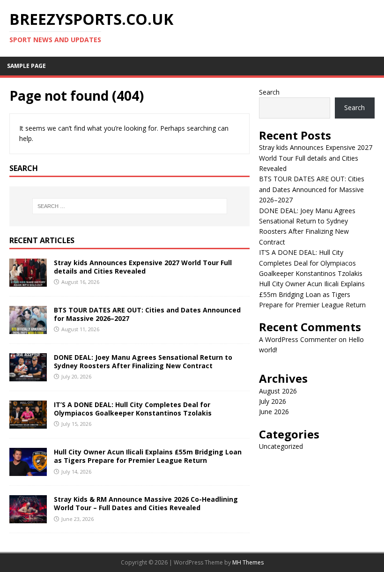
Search (269, 92)
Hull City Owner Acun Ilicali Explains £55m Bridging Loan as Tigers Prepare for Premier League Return (148, 456)
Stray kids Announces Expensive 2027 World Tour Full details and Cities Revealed (143, 266)
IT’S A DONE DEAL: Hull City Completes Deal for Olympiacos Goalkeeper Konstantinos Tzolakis (133, 408)
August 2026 (278, 390)
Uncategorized (281, 446)
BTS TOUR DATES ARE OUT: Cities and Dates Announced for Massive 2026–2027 (147, 314)
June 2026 (274, 411)
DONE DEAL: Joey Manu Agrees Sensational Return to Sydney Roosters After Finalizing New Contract (143, 361)
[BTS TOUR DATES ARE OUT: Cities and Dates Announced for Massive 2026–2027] (28, 328)
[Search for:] (130, 206)
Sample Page (26, 66)
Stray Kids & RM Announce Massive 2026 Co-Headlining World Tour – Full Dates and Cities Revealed (146, 503)
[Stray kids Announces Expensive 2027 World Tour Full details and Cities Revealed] (28, 280)
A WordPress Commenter (298, 339)
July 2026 (272, 401)
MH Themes (248, 562)
